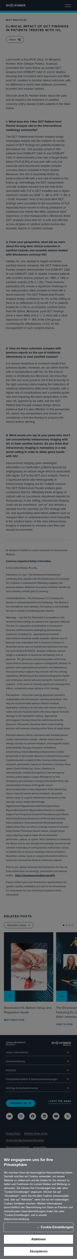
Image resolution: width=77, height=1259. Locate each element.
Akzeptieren (39, 1251)
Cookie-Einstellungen (57, 1227)
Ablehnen (38, 1239)
